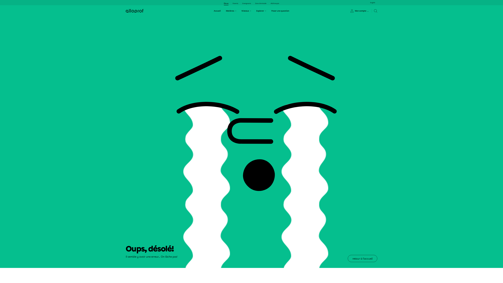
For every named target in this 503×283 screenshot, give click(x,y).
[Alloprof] (134, 11)
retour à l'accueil (362, 258)
